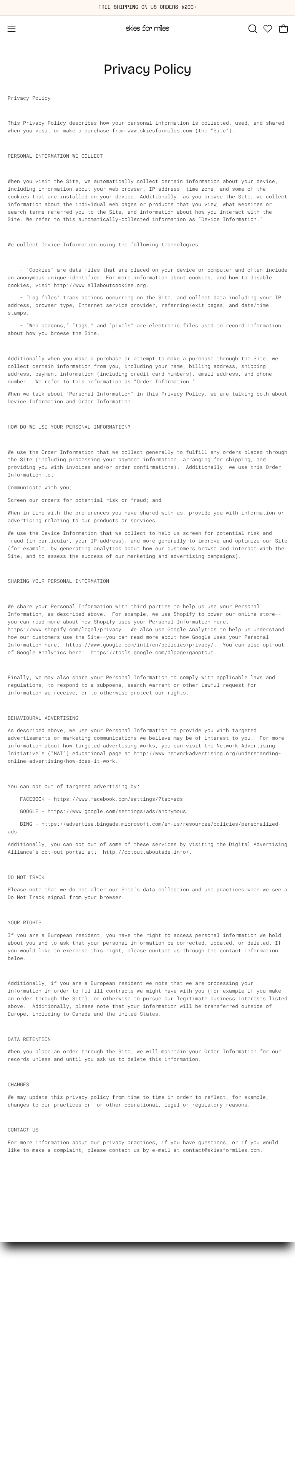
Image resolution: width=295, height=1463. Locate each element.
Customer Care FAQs (35, 1312)
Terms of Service (32, 1332)
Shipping (20, 1292)
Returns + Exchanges (37, 1282)
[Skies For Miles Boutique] (147, 28)
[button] (252, 28)
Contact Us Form (31, 1323)
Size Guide (23, 1302)
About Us (20, 1272)
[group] (147, 7)
